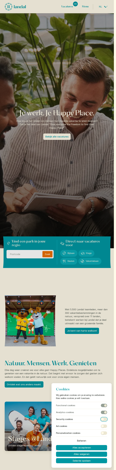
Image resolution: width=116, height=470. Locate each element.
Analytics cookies (65, 412)
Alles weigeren (81, 454)
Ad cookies (61, 426)
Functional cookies (65, 405)
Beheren (81, 440)
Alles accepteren (81, 447)
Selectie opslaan (82, 460)
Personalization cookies (68, 433)
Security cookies (64, 419)
